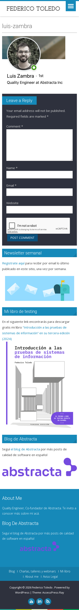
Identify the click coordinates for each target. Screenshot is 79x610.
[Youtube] (31, 601)
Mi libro (65, 571)
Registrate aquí (13, 263)
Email (11, 185)
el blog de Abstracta (25, 449)
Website (12, 203)
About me (32, 577)
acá (36, 513)
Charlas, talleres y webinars (37, 571)
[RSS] (47, 601)
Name (11, 168)
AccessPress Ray (53, 592)
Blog (12, 571)
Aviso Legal (50, 577)
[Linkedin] (39, 601)
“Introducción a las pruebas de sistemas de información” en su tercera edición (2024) (36, 333)
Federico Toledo (42, 587)
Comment (14, 126)
